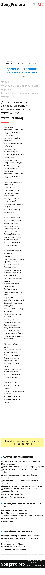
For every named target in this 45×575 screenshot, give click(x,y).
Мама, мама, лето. (29, 488)
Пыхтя (19, 491)
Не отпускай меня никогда (30, 486)
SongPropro (13, 4)
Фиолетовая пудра (18, 497)
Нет (39, 441)
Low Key (27, 510)
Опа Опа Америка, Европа (32, 466)
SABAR (14, 518)
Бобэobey (36, 535)
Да (33, 441)
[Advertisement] (22, 32)
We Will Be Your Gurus (34, 516)
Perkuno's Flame (19, 549)
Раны (11, 521)
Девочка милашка (19, 513)
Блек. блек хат (21, 494)
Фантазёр (5, 477)
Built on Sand (19, 546)
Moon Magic (18, 544)
